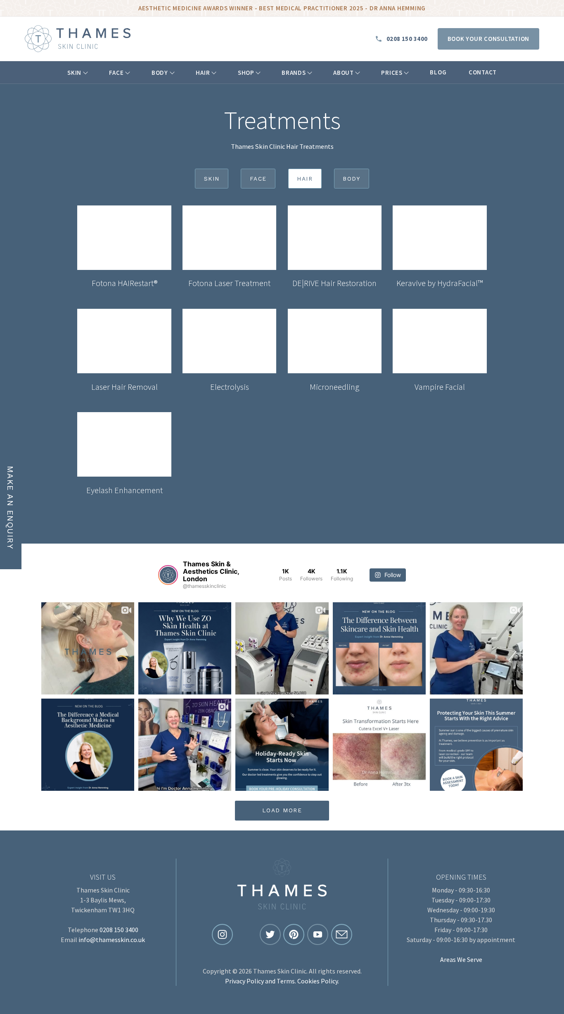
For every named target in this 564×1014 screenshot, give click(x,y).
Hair (203, 72)
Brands (294, 72)
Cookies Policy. (318, 981)
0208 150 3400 (407, 39)
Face (116, 72)
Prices (392, 72)
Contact (483, 72)
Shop (246, 72)
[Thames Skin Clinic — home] (78, 38)
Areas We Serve (461, 959)
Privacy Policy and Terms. (260, 981)
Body (160, 72)
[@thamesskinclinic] (168, 575)
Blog (438, 72)
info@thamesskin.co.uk (111, 939)
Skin (74, 72)
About (343, 72)
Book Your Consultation (489, 39)
